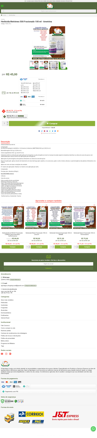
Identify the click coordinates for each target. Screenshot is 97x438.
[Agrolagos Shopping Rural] (49, 6)
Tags (2, 346)
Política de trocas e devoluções (11, 336)
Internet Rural (5, 318)
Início (4, 15)
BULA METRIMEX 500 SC (7, 173)
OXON (3, 19)
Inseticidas (4, 305)
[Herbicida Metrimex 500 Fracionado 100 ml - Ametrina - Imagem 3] (53, 65)
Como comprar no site (8, 328)
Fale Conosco (5, 325)
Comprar (53, 123)
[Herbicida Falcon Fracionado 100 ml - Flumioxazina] (84, 226)
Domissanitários (6, 313)
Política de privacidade (8, 338)
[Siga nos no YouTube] (2, 354)
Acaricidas (4, 310)
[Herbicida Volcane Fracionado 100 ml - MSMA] (60, 226)
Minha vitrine (5, 341)
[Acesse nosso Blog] (10, 354)
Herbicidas (12, 15)
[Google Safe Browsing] (19, 401)
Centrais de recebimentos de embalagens (14, 333)
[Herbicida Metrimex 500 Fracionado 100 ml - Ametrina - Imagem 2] (43, 65)
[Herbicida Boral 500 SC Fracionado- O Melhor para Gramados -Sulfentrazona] (12, 226)
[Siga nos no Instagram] (6, 354)
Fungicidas (4, 308)
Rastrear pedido (6, 330)
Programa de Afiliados (8, 343)
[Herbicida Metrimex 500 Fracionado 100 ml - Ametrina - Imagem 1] (34, 65)
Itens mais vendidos (7, 300)
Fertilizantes (5, 315)
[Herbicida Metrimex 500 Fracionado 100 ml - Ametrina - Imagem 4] (63, 65)
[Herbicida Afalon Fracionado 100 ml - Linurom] (36, 226)
